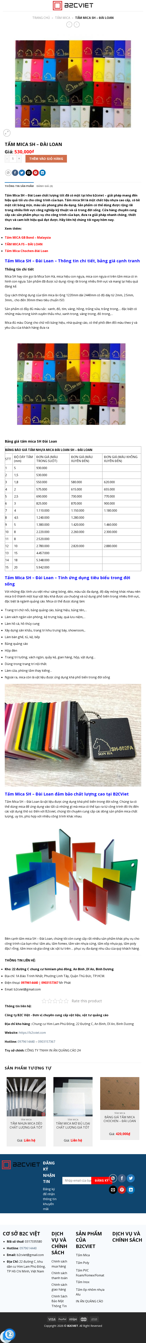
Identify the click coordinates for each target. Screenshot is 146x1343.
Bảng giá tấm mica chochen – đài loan (120, 1119)
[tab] (19, 186)
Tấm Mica (62, 18)
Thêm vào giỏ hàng (46, 159)
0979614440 (26, 1041)
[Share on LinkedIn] (42, 173)
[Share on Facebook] (15, 173)
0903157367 (46, 1041)
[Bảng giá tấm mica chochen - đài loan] (119, 1093)
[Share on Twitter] (22, 173)
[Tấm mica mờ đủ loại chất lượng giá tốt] (73, 1096)
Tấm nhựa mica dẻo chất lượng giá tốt (26, 1126)
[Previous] (5, 1113)
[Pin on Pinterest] (36, 173)
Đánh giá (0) (44, 186)
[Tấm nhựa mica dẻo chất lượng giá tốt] (26, 1096)
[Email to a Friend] (29, 173)
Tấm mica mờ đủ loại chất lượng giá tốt (73, 1126)
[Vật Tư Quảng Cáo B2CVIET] (73, 5)
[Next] (141, 1113)
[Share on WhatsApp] (8, 173)
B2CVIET (72, 1326)
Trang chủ (41, 18)
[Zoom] (7, 133)
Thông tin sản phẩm (19, 186)
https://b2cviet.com (32, 1033)
